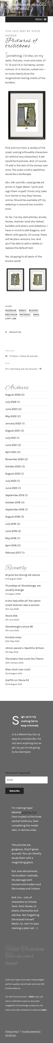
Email (36, 314)
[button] (39, 19)
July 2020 (10, 480)
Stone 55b (11, 615)
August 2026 (12, 394)
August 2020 (12, 473)
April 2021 (10, 452)
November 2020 (14, 459)
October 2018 (12, 502)
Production (15, 332)
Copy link (10, 318)
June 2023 (11, 409)
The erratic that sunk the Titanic (24, 658)
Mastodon (11, 314)
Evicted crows (13, 637)
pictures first (29, 812)
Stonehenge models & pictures (26, 6)
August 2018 (12, 516)
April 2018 (11, 545)
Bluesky (34, 310)
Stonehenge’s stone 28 (19, 626)
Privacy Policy (12, 1031)
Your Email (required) (17, 772)
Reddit (23, 310)
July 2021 (10, 437)
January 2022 (13, 423)
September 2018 (14, 509)
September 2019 (14, 495)
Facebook (11, 310)
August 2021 (12, 430)
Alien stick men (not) (17, 669)
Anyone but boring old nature (22, 575)
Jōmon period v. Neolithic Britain (24, 648)
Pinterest (25, 314)
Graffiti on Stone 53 (17, 680)
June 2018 (11, 531)
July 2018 (10, 523)
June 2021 (11, 445)
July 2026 (10, 401)
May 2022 (11, 416)
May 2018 (10, 538)
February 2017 (13, 552)
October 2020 (13, 466)
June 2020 (11, 488)
